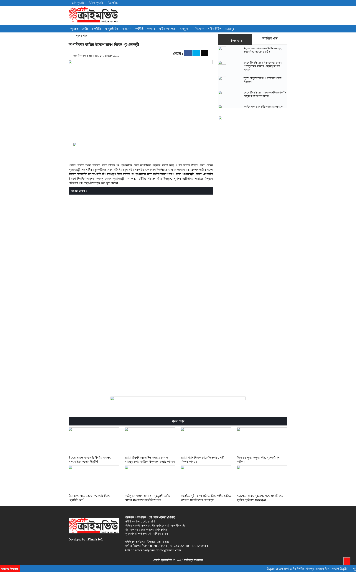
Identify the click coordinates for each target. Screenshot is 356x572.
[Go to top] (346, 561)
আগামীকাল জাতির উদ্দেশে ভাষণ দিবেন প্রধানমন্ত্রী (104, 44)
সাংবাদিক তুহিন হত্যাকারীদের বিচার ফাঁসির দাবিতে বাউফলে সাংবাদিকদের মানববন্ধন (206, 498)
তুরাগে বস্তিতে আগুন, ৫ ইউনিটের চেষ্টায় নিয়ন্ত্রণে (262, 79)
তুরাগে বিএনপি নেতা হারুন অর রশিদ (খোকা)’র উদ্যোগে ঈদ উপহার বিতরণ (265, 94)
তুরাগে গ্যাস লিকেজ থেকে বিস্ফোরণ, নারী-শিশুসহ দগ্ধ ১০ (203, 459)
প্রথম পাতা (81, 35)
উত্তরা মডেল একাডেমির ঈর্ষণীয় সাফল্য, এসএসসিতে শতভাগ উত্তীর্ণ (263, 50)
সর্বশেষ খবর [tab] (235, 41)
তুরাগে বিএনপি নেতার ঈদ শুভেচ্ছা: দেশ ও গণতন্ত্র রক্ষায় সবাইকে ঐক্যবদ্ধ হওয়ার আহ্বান (263, 66)
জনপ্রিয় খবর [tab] (270, 38)
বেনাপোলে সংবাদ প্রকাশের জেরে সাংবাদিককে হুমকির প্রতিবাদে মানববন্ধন (260, 498)
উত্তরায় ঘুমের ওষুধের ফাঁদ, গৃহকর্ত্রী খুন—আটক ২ (260, 459)
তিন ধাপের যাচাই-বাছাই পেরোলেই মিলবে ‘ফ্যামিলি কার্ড (89, 498)
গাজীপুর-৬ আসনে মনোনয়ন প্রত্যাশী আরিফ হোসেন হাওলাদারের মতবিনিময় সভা (148, 498)
